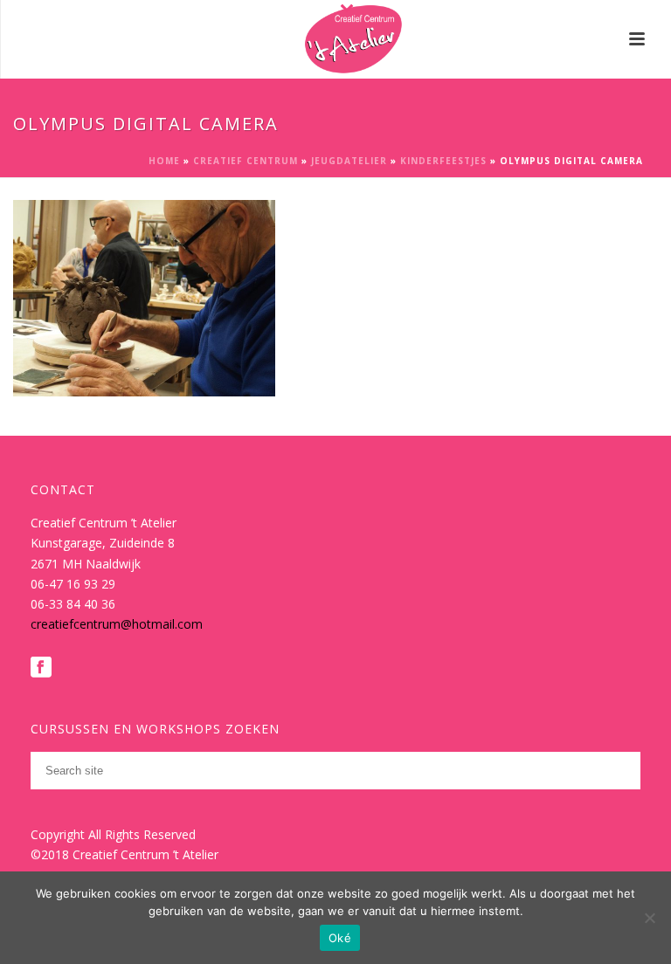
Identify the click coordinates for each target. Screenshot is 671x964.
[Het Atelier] (336, 39)
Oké (340, 938)
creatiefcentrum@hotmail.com (117, 624)
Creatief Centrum (245, 161)
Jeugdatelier (349, 161)
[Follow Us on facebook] (41, 668)
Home (164, 161)
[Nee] (649, 917)
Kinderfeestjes (443, 161)
